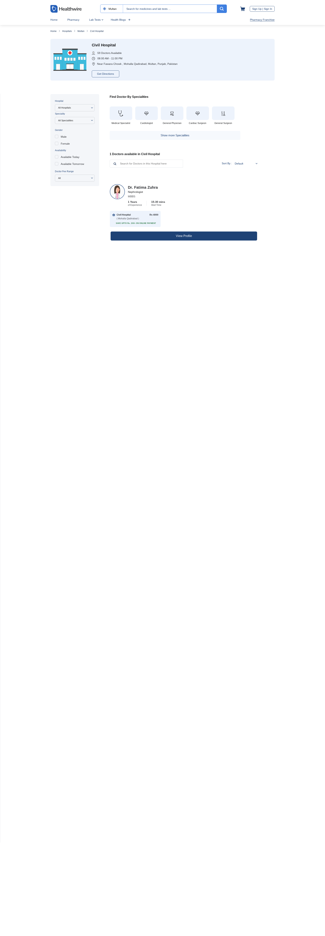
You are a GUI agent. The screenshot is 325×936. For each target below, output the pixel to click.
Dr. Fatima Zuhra (143, 187)
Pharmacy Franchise (262, 19)
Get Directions (105, 73)
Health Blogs (118, 19)
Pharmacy (73, 19)
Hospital (59, 101)
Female (65, 143)
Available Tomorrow (72, 163)
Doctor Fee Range (64, 171)
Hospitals (67, 31)
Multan (80, 31)
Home (54, 19)
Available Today (70, 156)
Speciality (60, 113)
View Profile (184, 236)
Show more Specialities (175, 135)
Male (64, 136)
